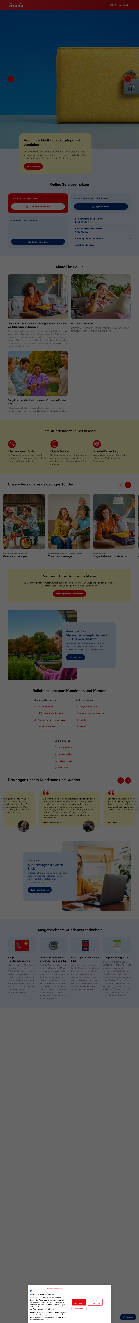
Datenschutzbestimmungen (56, 1289)
